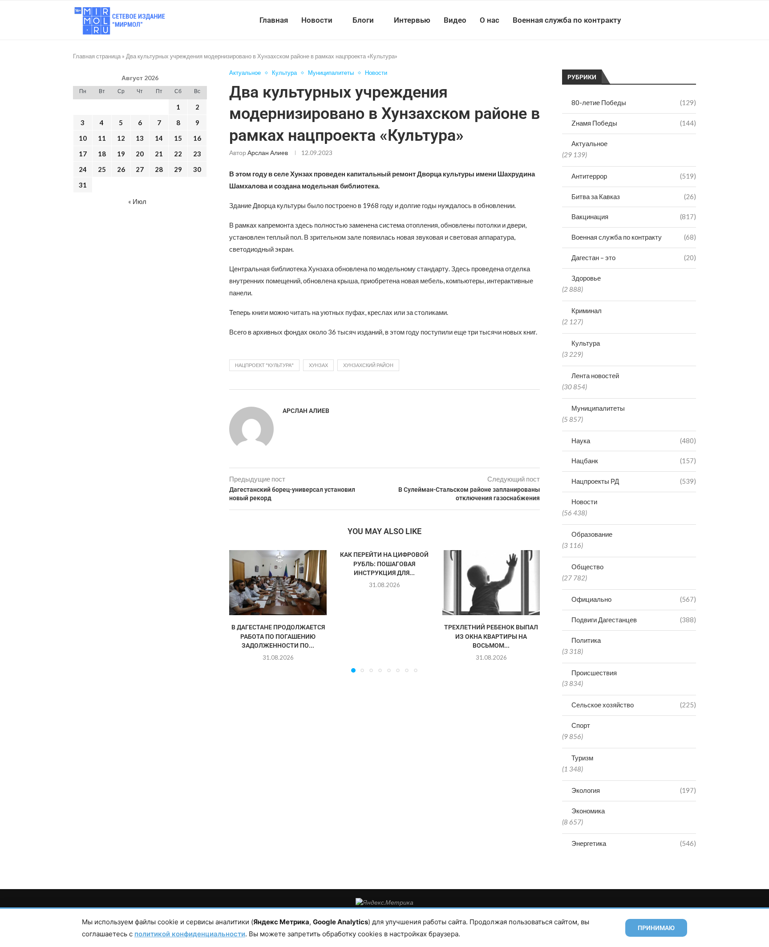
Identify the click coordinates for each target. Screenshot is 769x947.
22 (178, 154)
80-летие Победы (633, 102)
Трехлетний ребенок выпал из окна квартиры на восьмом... (491, 636)
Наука (633, 441)
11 (102, 138)
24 (83, 169)
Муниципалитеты (598, 408)
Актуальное (589, 143)
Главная (273, 20)
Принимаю (656, 927)
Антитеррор (633, 176)
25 (102, 169)
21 (159, 154)
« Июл (137, 201)
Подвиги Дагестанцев (633, 620)
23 (197, 154)
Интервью (412, 20)
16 (197, 138)
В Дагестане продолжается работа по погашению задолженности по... (278, 636)
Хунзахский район (368, 365)
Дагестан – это (633, 257)
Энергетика (633, 843)
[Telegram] (668, 20)
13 (140, 138)
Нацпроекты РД (633, 481)
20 (140, 154)
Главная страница (97, 56)
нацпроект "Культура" (264, 365)
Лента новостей (595, 375)
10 (83, 138)
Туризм (582, 758)
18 (102, 154)
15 (178, 138)
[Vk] (659, 20)
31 (83, 185)
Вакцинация (633, 216)
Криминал (586, 310)
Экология (633, 790)
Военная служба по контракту (567, 20)
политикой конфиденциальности (189, 934)
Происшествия (594, 673)
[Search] (691, 20)
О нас (489, 20)
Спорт (580, 725)
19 (121, 154)
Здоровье (586, 278)
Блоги (363, 20)
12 (121, 138)
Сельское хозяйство (633, 705)
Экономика (588, 811)
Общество (587, 567)
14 (159, 138)
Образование (591, 534)
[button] (241, 611)
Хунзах (318, 365)
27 (140, 169)
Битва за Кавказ (633, 196)
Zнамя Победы (633, 123)
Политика (586, 640)
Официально (633, 599)
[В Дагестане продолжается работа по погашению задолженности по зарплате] (278, 582)
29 (178, 169)
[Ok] (678, 20)
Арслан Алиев (267, 152)
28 (159, 169)
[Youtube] (650, 20)
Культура (585, 343)
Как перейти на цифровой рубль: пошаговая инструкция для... (384, 563)
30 (197, 169)
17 (83, 154)
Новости (316, 20)
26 (121, 169)
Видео (455, 20)
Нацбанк (633, 461)
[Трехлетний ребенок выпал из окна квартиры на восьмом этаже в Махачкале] (491, 582)
